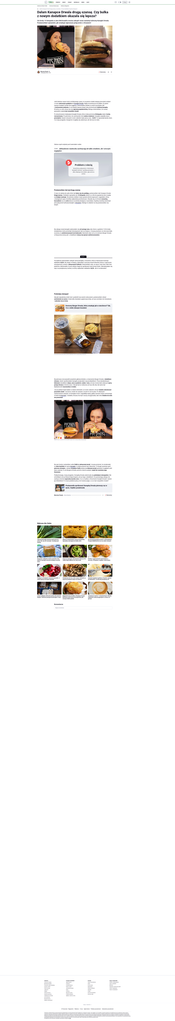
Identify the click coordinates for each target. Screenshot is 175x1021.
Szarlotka (89, 989)
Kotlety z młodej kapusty (114, 982)
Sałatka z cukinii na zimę (70, 995)
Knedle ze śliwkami (69, 994)
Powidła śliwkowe (69, 985)
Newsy (64, 2)
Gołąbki (45, 991)
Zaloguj (124, 2)
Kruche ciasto (90, 985)
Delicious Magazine (65, 5)
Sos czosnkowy (47, 997)
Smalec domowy (47, 992)
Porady (70, 2)
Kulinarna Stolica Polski (42, 5)
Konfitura (68, 991)
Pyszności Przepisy (47, 982)
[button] (119, 2)
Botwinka (111, 985)
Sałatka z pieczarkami (48, 1000)
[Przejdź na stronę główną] (46, 3)
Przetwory (68, 983)
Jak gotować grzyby (69, 988)
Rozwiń (82, 256)
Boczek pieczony (47, 998)
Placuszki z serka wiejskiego (49, 985)
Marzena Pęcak (44, 71)
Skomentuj (102, 72)
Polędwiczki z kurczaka (48, 995)
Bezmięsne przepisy (48, 983)
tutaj (70, 1018)
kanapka (73, 466)
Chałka (89, 991)
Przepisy (58, 2)
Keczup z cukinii (47, 986)
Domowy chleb (90, 994)
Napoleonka (90, 986)
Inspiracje (76, 2)
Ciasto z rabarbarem (113, 988)
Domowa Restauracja (54, 5)
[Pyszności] (52, 2)
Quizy (88, 2)
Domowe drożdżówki (91, 992)
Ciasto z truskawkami (114, 989)
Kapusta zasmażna (48, 994)
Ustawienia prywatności (107, 1009)
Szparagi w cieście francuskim (115, 986)
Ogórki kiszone (68, 982)
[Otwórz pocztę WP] (116, 2)
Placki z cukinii (69, 986)
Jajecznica (46, 989)
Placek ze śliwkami (91, 988)
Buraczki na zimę (69, 992)
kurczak (63, 395)
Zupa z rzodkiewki (113, 983)
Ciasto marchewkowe (92, 982)
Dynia (67, 989)
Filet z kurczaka (47, 988)
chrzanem (78, 203)
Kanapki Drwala (79, 103)
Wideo (82, 2)
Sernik (89, 983)
